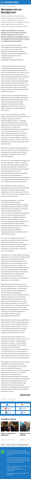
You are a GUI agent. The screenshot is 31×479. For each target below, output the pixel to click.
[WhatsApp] (29, 395)
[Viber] (27, 395)
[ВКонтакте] (21, 395)
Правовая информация (23, 444)
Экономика (4, 439)
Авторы (14, 444)
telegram (24, 408)
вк (9, 405)
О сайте (3, 444)
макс (24, 412)
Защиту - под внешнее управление (8, 434)
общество (13, 399)
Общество (3, 6)
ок (24, 405)
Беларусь (3, 399)
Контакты (8, 444)
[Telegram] (25, 395)
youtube (9, 408)
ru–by (9, 412)
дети (8, 399)
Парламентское (23, 439)
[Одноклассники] (23, 395)
